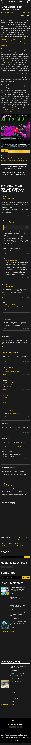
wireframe (24, 160)
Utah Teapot (10, 62)
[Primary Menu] (28, 1)
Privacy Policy (26, 735)
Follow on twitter (4, 567)
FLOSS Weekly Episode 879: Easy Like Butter (18, 666)
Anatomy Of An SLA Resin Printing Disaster (18, 605)
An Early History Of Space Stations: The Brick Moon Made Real (18, 623)
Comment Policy (23, 540)
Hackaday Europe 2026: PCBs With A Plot (17, 598)
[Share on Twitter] (3, 15)
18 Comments (15, 594)
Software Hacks (11, 156)
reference (4, 160)
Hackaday (15, 1)
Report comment (25, 215)
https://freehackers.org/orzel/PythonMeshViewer (14, 447)
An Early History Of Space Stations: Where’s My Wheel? (18, 614)
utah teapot (17, 160)
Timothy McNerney (9, 352)
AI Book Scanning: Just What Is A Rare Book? (17, 674)
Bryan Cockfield (8, 12)
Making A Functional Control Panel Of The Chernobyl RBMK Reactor (14, 173)
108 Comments (15, 678)
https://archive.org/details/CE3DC (11, 371)
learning (16, 158)
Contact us (12, 567)
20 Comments (15, 628)
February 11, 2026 (25, 15)
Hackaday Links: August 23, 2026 (17, 691)
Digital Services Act (14, 737)
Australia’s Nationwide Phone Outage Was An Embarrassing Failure (17, 589)
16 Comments (26, 12)
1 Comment (14, 695)
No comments (15, 602)
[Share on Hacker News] (5, 15)
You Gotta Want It (16, 698)
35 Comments (15, 686)
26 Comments (15, 618)
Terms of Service (5, 737)
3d (6, 158)
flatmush (5, 409)
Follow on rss (9, 567)
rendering (10, 160)
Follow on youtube (7, 567)
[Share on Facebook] (1, 15)
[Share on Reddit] (8, 15)
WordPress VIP (18, 740)
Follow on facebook (2, 567)
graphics (10, 158)
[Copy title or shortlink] (10, 15)
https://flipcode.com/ (14, 413)
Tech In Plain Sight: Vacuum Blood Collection (18, 682)
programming (23, 158)
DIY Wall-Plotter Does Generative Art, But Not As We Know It (14, 167)
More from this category (8, 631)
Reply (3, 215)
